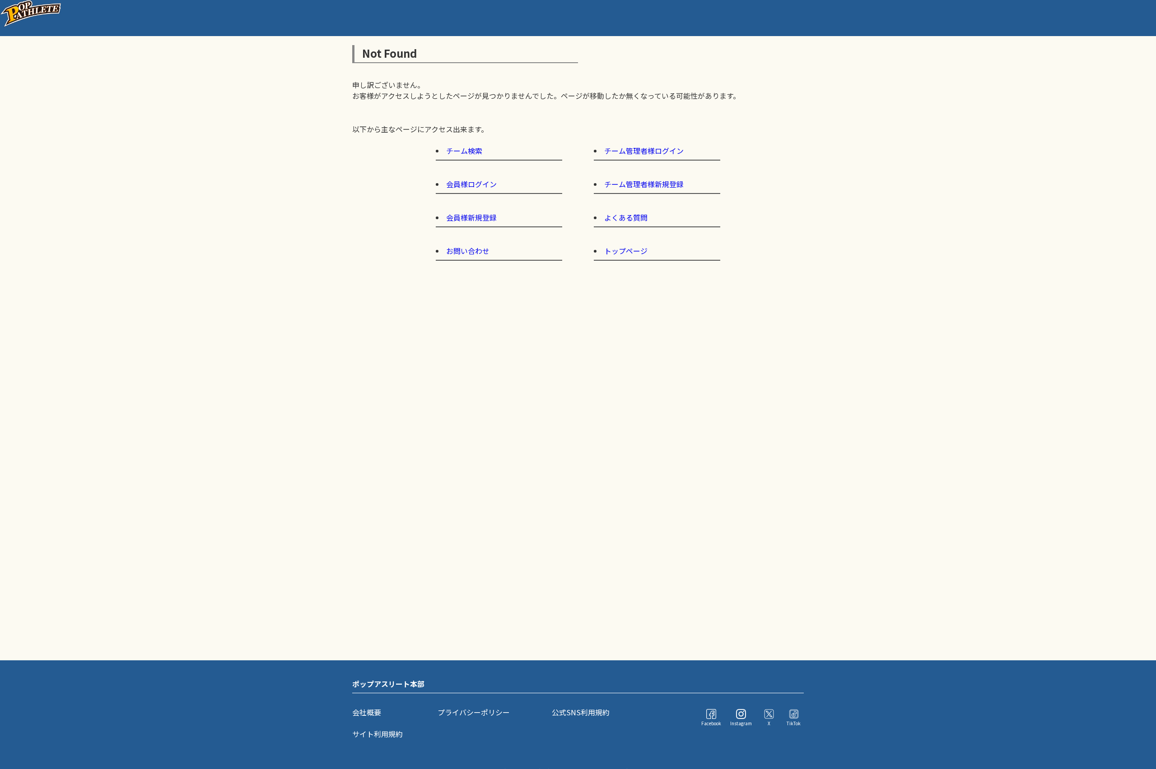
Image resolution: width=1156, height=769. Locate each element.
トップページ (626, 250)
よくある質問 (626, 217)
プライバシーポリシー (474, 712)
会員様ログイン (471, 184)
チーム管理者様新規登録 (644, 184)
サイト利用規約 (377, 733)
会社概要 (366, 712)
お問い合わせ (467, 250)
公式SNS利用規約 (581, 712)
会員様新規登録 (471, 217)
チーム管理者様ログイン (644, 150)
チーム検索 (464, 150)
